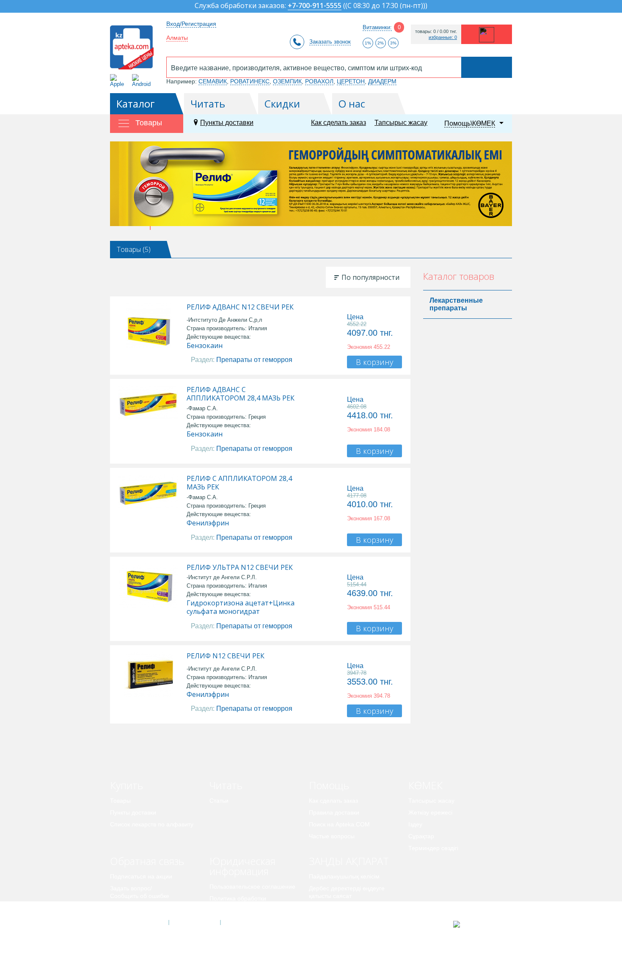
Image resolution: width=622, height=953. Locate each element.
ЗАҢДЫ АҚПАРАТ (349, 861)
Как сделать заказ (338, 122)
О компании (194, 922)
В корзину (374, 362)
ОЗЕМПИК (287, 81)
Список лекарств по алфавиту (151, 824)
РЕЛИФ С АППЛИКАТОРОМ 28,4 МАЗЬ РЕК (239, 482)
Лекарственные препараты (456, 304)
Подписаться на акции (141, 876)
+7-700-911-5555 (314, 6)
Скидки (282, 103)
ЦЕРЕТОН (351, 81)
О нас (352, 103)
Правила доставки (334, 812)
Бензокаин (205, 345)
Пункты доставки (226, 122)
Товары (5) (134, 249)
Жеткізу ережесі (430, 812)
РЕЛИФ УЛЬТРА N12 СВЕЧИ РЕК (240, 567)
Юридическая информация (242, 866)
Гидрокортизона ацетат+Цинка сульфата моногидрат (240, 607)
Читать (207, 103)
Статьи (218, 800)
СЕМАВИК (212, 81)
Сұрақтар (421, 836)
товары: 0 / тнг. (436, 31)
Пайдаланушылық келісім (344, 876)
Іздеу (415, 824)
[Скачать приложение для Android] (143, 80)
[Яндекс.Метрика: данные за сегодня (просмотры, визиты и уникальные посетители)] (477, 924)
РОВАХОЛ (319, 81)
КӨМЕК (425, 785)
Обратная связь (147, 861)
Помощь (329, 785)
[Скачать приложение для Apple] (118, 80)
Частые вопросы (332, 836)
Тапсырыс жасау (400, 122)
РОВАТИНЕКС (250, 81)
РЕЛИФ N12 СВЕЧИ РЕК (225, 656)
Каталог (135, 103)
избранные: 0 (443, 37)
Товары (120, 800)
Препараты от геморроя (254, 359)
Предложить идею (135, 907)
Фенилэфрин (208, 523)
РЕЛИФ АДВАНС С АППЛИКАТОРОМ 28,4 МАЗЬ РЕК (240, 393)
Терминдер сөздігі (433, 848)
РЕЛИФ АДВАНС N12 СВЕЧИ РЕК (240, 307)
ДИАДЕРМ (382, 81)
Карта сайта (246, 922)
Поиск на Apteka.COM (339, 824)
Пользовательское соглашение (252, 886)
